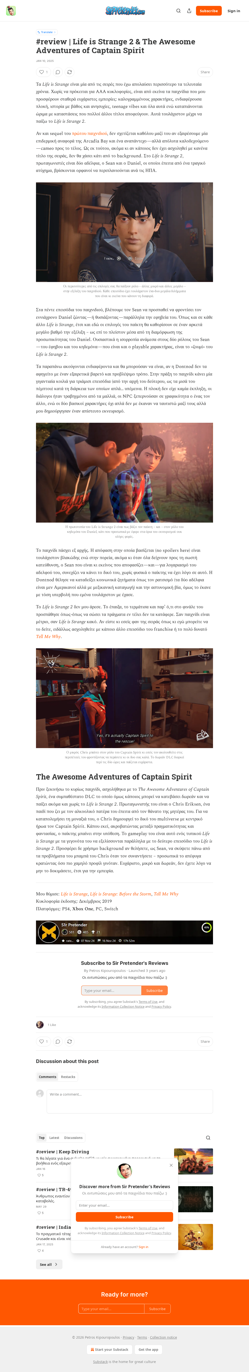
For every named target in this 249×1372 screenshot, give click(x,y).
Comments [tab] (47, 1077)
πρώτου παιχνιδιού (89, 133)
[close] (171, 1165)
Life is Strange (74, 894)
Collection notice (163, 1337)
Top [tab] (41, 1138)
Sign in (234, 10)
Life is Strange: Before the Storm (120, 894)
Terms (142, 1337)
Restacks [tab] (68, 1077)
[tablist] (57, 1077)
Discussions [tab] (73, 1138)
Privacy (128, 1337)
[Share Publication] (189, 11)
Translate (47, 32)
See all (46, 1264)
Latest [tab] (54, 1138)
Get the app (148, 1349)
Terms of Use (148, 1228)
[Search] (178, 11)
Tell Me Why (48, 636)
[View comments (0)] (58, 72)
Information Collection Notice (123, 1233)
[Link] (29, 777)
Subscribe (209, 10)
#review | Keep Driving (62, 1151)
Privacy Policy (161, 1233)
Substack (100, 1361)
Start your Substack (111, 1349)
